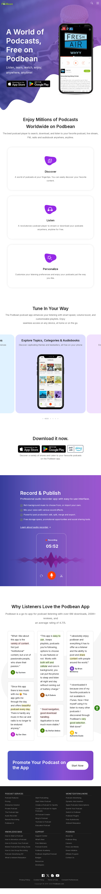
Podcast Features (11, 798)
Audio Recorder (11, 816)
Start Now (77, 765)
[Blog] (52, 875)
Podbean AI (9, 823)
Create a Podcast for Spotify (46, 805)
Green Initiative (71, 850)
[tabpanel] (51, 373)
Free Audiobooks (72, 819)
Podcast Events (41, 847)
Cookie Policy (39, 880)
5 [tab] (55, 418)
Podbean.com (58, 884)
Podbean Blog (71, 839)
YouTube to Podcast (43, 822)
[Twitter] (47, 875)
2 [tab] (47, 418)
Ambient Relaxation (73, 823)
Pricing (7, 801)
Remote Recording (12, 819)
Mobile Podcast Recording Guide (17, 847)
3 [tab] (50, 418)
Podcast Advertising (73, 798)
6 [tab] (58, 418)
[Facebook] (43, 875)
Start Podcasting (41, 798)
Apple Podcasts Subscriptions (77, 805)
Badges (38, 858)
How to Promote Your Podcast (16, 843)
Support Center (41, 836)
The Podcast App (11, 812)
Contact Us (70, 858)
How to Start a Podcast (14, 836)
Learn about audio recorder (34, 527)
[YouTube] (57, 875)
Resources (39, 861)
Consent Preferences (70, 880)
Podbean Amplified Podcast (46, 854)
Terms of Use (53, 880)
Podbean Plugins (72, 816)
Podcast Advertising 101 (14, 854)
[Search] (91, 3)
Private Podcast (11, 809)
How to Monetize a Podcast (15, 839)
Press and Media (72, 847)
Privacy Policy (24, 880)
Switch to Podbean (73, 812)
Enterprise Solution (12, 805)
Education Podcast (42, 825)
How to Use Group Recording (16, 850)
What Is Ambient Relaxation (15, 858)
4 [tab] (53, 418)
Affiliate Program (72, 854)
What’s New (39, 839)
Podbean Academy (42, 850)
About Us (69, 836)
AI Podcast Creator (42, 814)
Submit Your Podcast (74, 809)
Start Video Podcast (43, 801)
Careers (69, 843)
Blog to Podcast (41, 818)
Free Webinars (41, 843)
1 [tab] (43, 418)
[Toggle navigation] (97, 3)
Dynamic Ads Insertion (74, 801)
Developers (39, 865)
